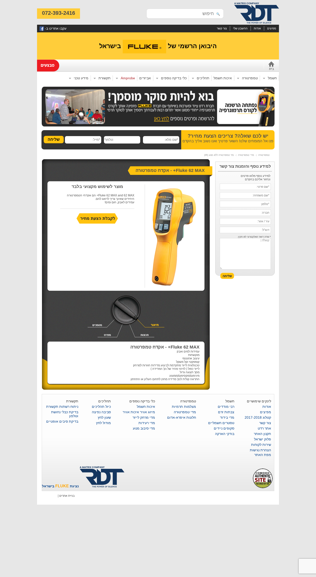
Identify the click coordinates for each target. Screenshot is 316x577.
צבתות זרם (226, 412)
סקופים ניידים (224, 428)
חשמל (273, 78)
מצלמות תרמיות (184, 407)
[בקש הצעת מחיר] (97, 223)
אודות (257, 28)
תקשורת (106, 78)
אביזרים (145, 78)
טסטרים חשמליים (221, 423)
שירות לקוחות (261, 445)
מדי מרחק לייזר (144, 417)
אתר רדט (264, 428)
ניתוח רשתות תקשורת (62, 407)
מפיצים (271, 28)
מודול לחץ (103, 423)
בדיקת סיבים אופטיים (62, 421)
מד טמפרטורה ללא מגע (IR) (219, 155)
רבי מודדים (226, 407)
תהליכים (204, 78)
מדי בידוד (227, 417)
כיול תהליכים (101, 407)
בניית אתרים (67, 495)
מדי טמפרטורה (246, 155)
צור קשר (222, 28)
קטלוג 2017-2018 (258, 417)
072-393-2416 (58, 13)
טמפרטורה (251, 78)
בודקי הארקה (224, 434)
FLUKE (62, 486)
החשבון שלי (240, 28)
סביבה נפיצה (101, 412)
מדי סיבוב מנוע (144, 428)
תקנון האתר (262, 434)
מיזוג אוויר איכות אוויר (139, 412)
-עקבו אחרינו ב (55, 28)
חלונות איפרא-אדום (181, 417)
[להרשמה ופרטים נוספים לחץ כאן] (158, 125)
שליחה (54, 139)
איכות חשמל (223, 78)
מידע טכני (82, 78)
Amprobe (129, 78)
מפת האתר (262, 455)
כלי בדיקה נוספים (175, 78)
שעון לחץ (104, 417)
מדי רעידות (146, 423)
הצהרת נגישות (260, 450)
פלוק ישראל (262, 439)
